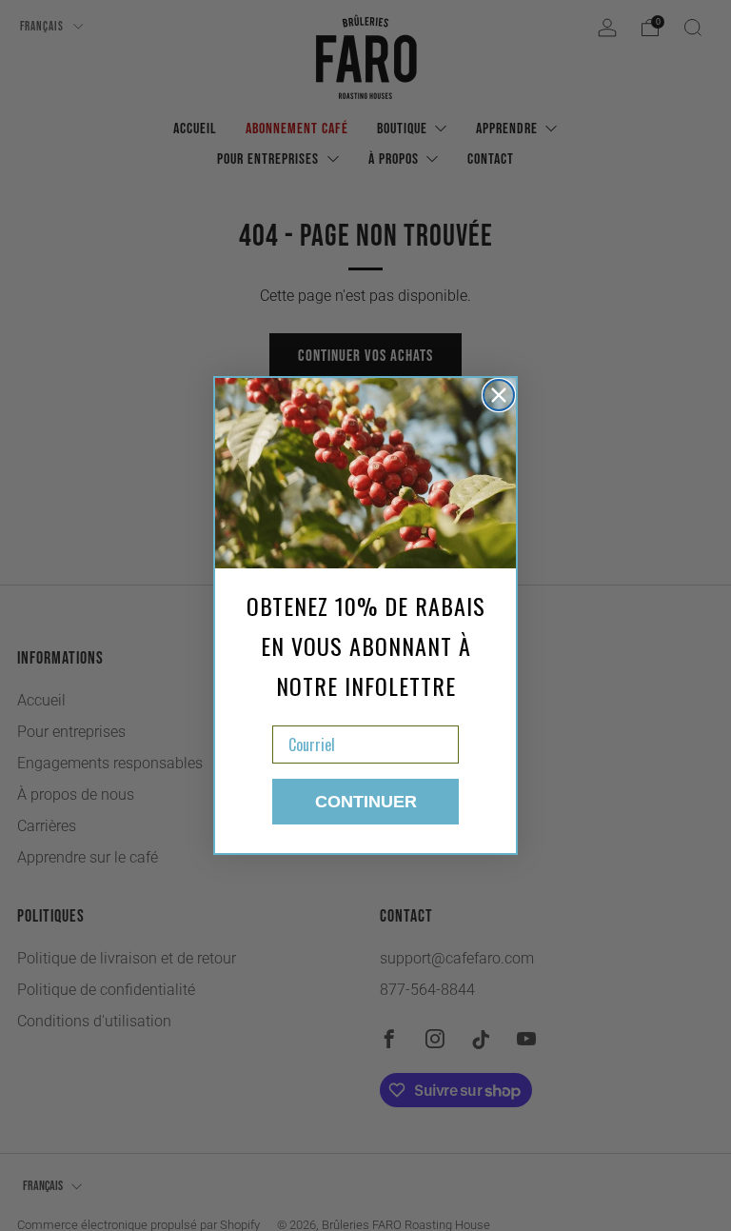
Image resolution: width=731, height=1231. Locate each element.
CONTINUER (366, 801)
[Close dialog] (499, 395)
